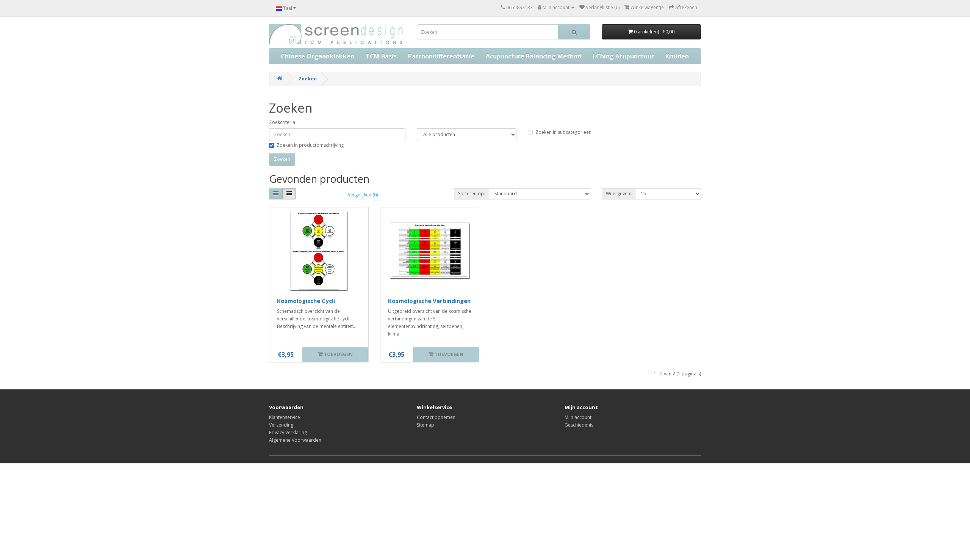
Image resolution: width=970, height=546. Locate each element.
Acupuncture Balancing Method (533, 56)
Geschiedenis (579, 425)
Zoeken (308, 78)
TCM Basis (381, 56)
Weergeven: (618, 193)
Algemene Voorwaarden (295, 440)
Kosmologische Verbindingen (429, 300)
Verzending (281, 425)
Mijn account (578, 417)
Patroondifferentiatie (441, 56)
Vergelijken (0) (363, 194)
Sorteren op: (471, 193)
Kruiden (677, 56)
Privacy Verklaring (288, 432)
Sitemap (425, 425)
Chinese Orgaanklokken (317, 56)
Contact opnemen (436, 417)
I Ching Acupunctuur (623, 56)
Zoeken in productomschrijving (310, 145)
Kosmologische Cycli (306, 300)
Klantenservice (284, 417)
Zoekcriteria (282, 122)
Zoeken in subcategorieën (563, 132)
